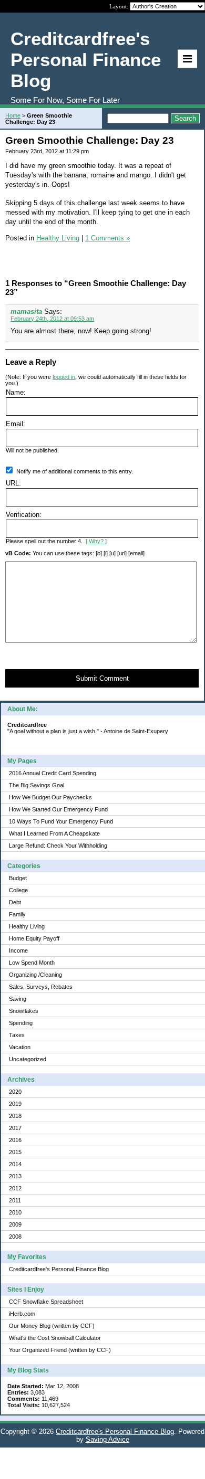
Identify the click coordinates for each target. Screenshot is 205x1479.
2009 (15, 1224)
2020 (15, 1092)
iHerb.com (22, 1314)
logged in (64, 377)
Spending (21, 1023)
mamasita (26, 311)
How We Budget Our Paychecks (50, 797)
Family (17, 914)
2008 (15, 1236)
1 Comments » (107, 238)
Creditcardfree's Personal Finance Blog (59, 1269)
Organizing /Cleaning (35, 974)
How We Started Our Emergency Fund (58, 809)
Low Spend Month (32, 962)
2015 (15, 1152)
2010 (15, 1212)
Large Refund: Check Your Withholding (58, 845)
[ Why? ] (96, 541)
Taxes (17, 1035)
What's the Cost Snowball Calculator (55, 1338)
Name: (16, 392)
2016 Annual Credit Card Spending (52, 773)
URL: (13, 483)
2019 (15, 1104)
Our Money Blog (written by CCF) (52, 1326)
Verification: (24, 515)
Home (12, 115)
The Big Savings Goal (36, 785)
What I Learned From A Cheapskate (54, 833)
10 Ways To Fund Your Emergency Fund (61, 821)
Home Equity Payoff (34, 938)
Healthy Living (27, 926)
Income (18, 950)
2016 (15, 1140)
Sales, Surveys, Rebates (41, 987)
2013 (15, 1176)
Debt (15, 902)
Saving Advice (107, 1439)
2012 (15, 1188)
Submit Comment (102, 678)
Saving (17, 999)
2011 (15, 1200)
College (18, 890)
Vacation (19, 1047)
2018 (15, 1116)
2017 (15, 1128)
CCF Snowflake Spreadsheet (46, 1301)
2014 (15, 1164)
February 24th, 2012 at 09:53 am (52, 318)
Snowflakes (23, 1011)
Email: (15, 424)
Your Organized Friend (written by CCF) (60, 1350)
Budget (18, 878)
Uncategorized (27, 1059)
